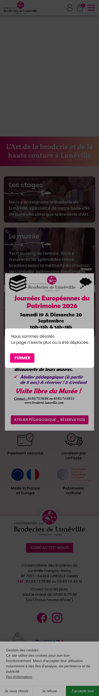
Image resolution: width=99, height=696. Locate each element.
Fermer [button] (22, 358)
